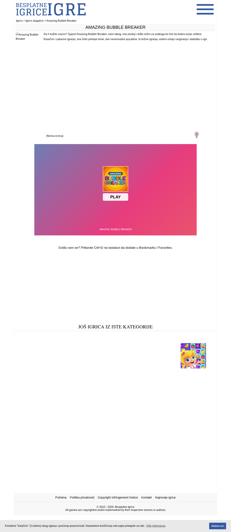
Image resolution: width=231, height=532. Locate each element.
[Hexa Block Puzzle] (68, 372)
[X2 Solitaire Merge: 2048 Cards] (155, 367)
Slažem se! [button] (218, 526)
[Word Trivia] (53, 340)
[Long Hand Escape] (134, 340)
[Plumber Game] (165, 335)
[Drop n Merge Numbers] (89, 367)
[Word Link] (198, 372)
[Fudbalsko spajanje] (118, 372)
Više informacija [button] (155, 525)
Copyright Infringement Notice (118, 497)
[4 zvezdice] (70, 132)
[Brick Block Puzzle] (149, 372)
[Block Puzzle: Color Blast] (91, 335)
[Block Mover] (120, 367)
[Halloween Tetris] (33, 335)
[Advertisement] (115, 87)
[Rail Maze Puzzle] (104, 340)
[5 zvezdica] (86, 132)
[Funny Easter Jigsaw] (36, 372)
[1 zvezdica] (23, 132)
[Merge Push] (31, 367)
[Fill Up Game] (59, 335)
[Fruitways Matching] (192, 340)
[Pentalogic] (120, 335)
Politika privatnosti (82, 497)
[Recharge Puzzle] (57, 367)
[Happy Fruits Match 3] (193, 367)
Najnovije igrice (165, 497)
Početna (60, 497)
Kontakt (146, 497)
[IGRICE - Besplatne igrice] (50, 17)
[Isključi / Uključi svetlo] (196, 134)
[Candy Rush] (31, 340)
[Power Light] (141, 335)
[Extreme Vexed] (76, 340)
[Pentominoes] (177, 372)
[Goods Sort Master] (114, 378)
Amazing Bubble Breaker (115, 27)
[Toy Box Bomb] (163, 340)
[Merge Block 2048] (194, 335)
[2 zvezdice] (39, 132)
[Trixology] (93, 372)
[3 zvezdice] (54, 132)
